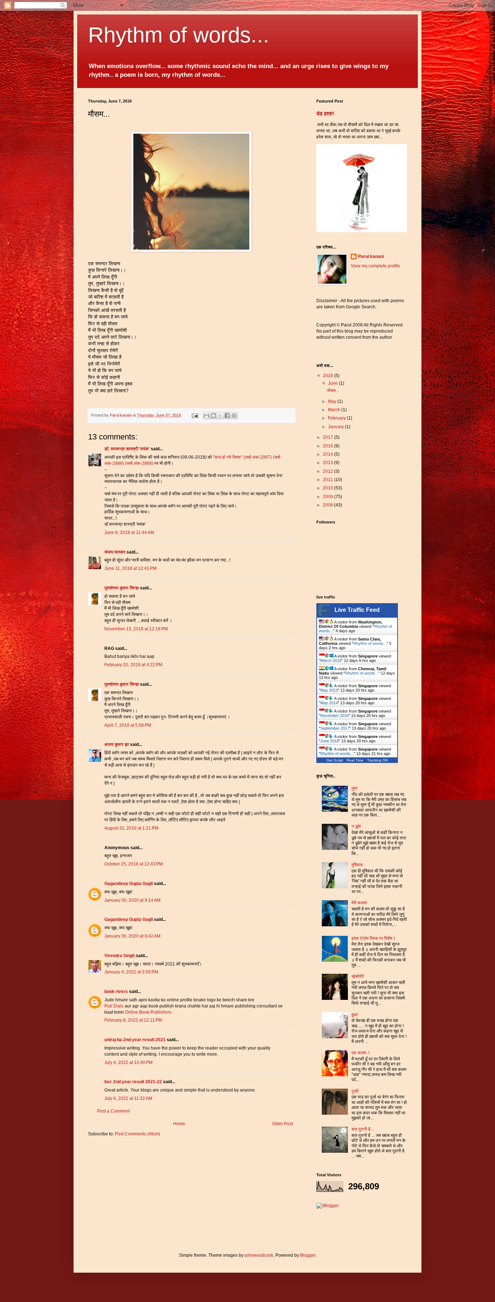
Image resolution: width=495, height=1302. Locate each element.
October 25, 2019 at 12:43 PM (133, 864)
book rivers (116, 991)
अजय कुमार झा (116, 744)
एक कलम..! (360, 1052)
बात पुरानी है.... (363, 1129)
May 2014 (329, 703)
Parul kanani (371, 256)
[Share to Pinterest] (234, 415)
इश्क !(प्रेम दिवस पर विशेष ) (373, 938)
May (332, 401)
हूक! (355, 1014)
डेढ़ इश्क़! (325, 113)
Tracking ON (377, 760)
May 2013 (329, 690)
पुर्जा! (355, 1091)
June (333, 383)
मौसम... (333, 390)
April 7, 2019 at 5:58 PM (127, 725)
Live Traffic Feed (357, 610)
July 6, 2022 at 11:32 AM (128, 1098)
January (336, 426)
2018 (328, 375)
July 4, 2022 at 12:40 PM (128, 1062)
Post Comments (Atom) (137, 1133)
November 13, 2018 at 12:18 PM (136, 628)
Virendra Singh (119, 955)
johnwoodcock (259, 1255)
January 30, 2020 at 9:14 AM (132, 900)
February (337, 418)
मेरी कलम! (359, 902)
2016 (328, 445)
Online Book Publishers (148, 1012)
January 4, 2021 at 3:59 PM (131, 972)
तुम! (354, 788)
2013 (328, 462)
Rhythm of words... (178, 35)
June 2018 (329, 741)
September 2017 (334, 728)
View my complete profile (375, 265)
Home (179, 1123)
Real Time (355, 760)
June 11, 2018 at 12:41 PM (130, 568)
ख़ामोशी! (358, 976)
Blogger (307, 1255)
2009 (328, 496)
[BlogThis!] (213, 415)
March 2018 (330, 660)
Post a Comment (113, 1111)
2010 (328, 488)
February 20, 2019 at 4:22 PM (133, 664)
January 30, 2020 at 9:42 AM (132, 936)
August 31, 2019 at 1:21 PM (131, 828)
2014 (328, 454)
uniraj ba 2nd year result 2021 (135, 1039)
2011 (328, 479)
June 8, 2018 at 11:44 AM (129, 532)
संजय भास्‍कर (115, 552)
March (334, 409)
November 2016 (334, 715)
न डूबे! (356, 826)
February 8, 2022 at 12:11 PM (133, 1020)
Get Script (334, 760)
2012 (328, 471)
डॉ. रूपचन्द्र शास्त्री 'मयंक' (127, 448)
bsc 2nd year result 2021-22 (133, 1081)
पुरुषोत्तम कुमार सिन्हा (121, 588)
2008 (328, 505)
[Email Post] (194, 415)
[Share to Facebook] (227, 415)
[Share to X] (220, 415)
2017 (328, 437)
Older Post (282, 1123)
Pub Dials (114, 1006)
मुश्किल (357, 864)
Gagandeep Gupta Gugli (128, 883)
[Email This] (206, 415)
